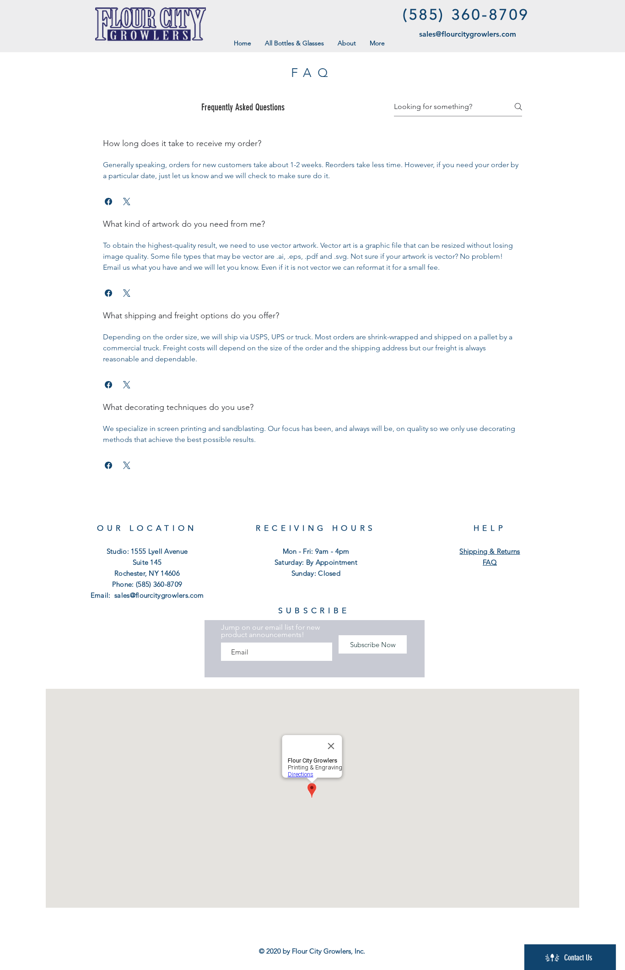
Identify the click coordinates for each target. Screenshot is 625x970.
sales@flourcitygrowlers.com (467, 34)
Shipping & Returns (489, 551)
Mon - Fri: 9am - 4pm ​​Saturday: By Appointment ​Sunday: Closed (316, 562)
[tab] (312, 305)
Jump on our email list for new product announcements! (270, 631)
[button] (108, 201)
